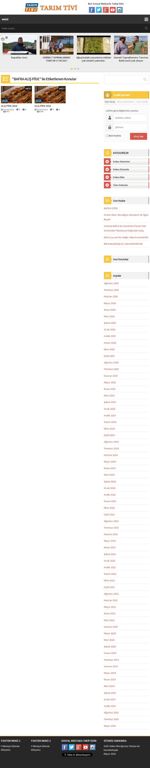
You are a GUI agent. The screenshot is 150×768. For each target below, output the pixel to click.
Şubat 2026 (110, 323)
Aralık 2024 (110, 415)
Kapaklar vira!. (19, 57)
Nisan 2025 (109, 389)
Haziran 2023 (111, 534)
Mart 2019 (109, 686)
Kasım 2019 (110, 653)
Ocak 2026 (109, 329)
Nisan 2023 (109, 547)
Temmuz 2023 (111, 527)
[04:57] (16, 94)
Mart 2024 (109, 474)
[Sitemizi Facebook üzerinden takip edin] (92, 10)
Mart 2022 (109, 620)
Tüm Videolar (120, 185)
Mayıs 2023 (110, 540)
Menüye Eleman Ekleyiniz (10, 747)
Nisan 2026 (109, 309)
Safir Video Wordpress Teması (120, 746)
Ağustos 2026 (111, 283)
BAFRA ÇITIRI (110, 208)
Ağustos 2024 (111, 441)
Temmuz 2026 (111, 289)
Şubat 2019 (110, 692)
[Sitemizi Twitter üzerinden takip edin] (99, 10)
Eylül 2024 (109, 435)
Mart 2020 (109, 640)
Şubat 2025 (110, 402)
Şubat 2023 (110, 554)
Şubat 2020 (110, 646)
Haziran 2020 (111, 626)
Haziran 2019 (111, 666)
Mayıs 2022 (110, 606)
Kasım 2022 (110, 573)
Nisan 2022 (109, 613)
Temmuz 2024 (111, 448)
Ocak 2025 (109, 408)
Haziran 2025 (111, 375)
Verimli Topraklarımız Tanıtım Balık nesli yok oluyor (131, 59)
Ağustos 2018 (111, 712)
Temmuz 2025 (111, 369)
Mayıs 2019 (110, 673)
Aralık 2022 (110, 567)
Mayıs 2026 (110, 303)
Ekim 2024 (109, 428)
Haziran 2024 (111, 455)
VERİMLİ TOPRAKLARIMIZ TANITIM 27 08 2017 (56, 59)
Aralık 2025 (110, 336)
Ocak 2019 (109, 699)
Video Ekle (118, 177)
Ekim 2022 (109, 580)
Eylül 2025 (109, 356)
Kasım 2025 (110, 342)
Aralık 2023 (110, 494)
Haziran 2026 (111, 296)
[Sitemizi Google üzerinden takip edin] (106, 10)
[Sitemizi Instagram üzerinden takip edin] (120, 10)
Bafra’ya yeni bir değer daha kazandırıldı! (126, 237)
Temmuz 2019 (111, 659)
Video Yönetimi (121, 161)
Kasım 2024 (110, 422)
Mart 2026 (109, 316)
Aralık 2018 (110, 706)
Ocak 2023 (109, 560)
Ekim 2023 (109, 507)
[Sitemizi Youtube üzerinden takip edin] (113, 10)
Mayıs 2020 (110, 633)
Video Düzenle (121, 169)
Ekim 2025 (109, 349)
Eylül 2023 (109, 514)
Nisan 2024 (109, 468)
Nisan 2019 (109, 679)
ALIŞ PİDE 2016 (9, 105)
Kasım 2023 (110, 501)
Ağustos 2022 (111, 593)
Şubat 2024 (110, 481)
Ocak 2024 (109, 488)
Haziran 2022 (111, 600)
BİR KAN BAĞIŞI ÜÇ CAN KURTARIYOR (123, 243)
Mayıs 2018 (110, 725)
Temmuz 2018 (111, 719)
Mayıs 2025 (110, 382)
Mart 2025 (109, 395)
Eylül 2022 (109, 587)
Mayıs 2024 (110, 461)
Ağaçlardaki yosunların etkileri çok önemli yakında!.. (93, 59)
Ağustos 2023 (111, 521)
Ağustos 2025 (111, 362)
